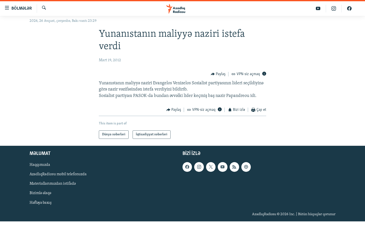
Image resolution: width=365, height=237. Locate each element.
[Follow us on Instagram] (199, 167)
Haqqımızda (40, 165)
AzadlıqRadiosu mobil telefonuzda (58, 175)
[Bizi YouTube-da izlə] (318, 8)
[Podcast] (246, 167)
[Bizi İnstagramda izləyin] (334, 8)
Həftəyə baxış (41, 203)
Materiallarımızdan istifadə (53, 184)
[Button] (218, 74)
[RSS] (234, 167)
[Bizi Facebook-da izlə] (349, 8)
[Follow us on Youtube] (222, 167)
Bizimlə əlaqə (40, 193)
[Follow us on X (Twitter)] (211, 167)
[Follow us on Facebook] (187, 167)
